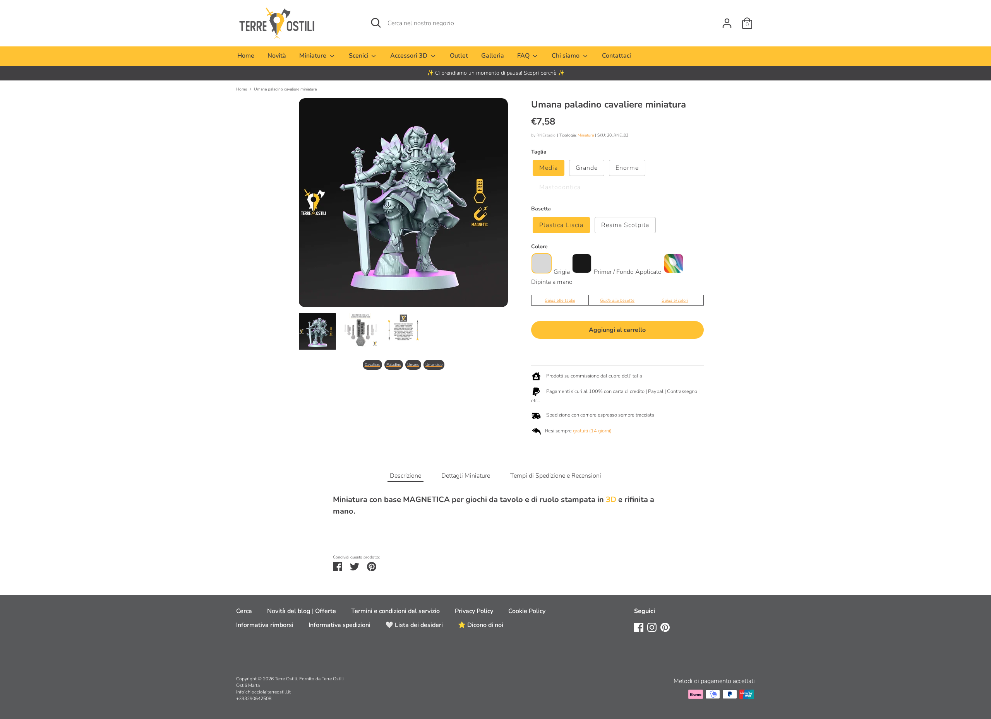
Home (245, 55)
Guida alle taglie (560, 300)
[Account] (727, 20)
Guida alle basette (617, 300)
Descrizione (405, 475)
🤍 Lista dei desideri (414, 625)
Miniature (313, 55)
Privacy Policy (474, 611)
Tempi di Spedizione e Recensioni (555, 475)
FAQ (524, 55)
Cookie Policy (526, 611)
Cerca (244, 611)
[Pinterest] (665, 627)
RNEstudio (546, 135)
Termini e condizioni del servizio (395, 611)
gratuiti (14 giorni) (592, 430)
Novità (276, 55)
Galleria (492, 55)
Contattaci (616, 55)
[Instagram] (652, 627)
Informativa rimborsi (264, 625)
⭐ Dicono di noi (480, 625)
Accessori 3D (409, 55)
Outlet (459, 55)
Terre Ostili (286, 679)
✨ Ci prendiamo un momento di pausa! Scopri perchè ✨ (495, 73)
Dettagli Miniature (465, 475)
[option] (495, 73)
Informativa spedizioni (339, 625)
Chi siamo (566, 55)
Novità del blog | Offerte (301, 611)
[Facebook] (638, 627)
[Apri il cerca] (376, 23)
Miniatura (586, 135)
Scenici (359, 55)
